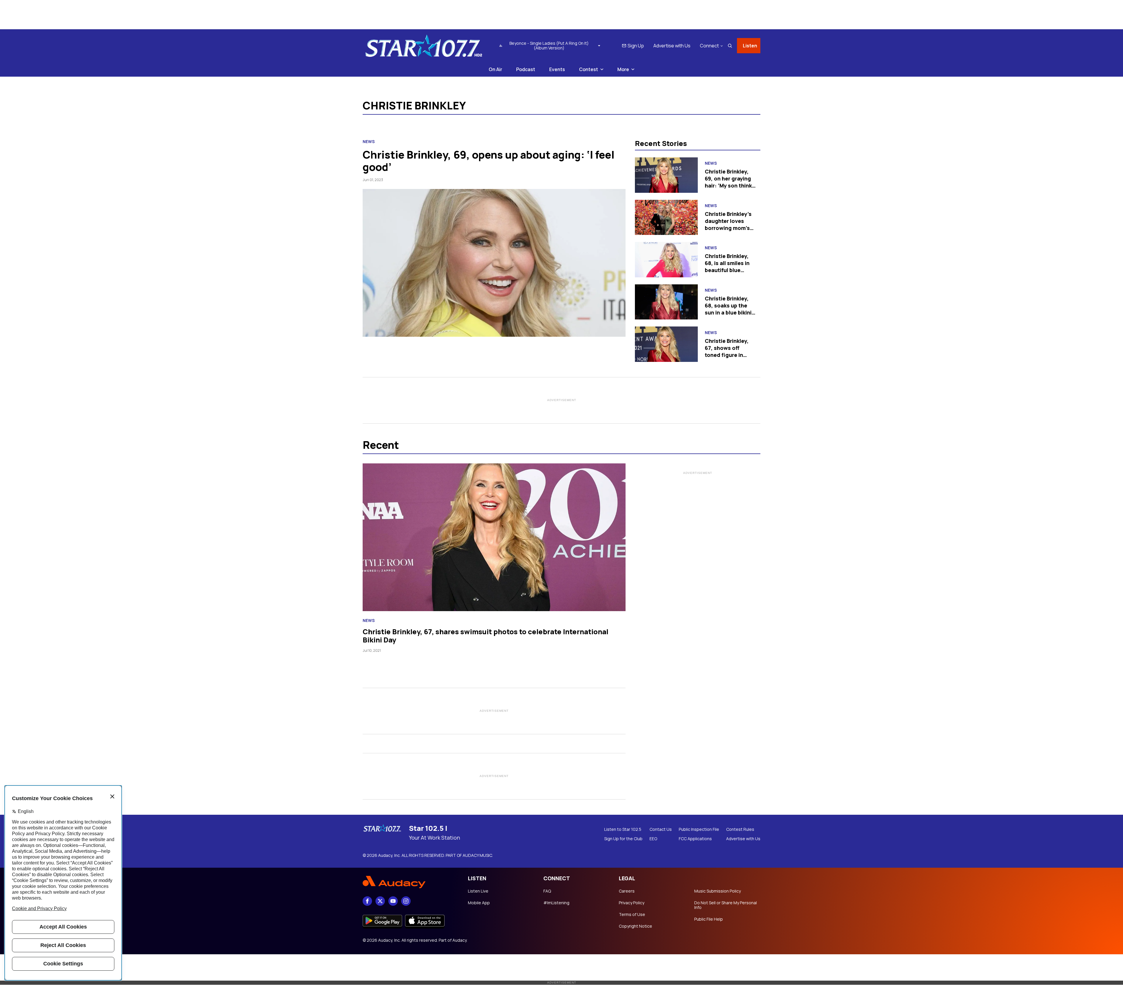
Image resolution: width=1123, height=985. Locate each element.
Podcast (525, 69)
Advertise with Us (671, 45)
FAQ (547, 891)
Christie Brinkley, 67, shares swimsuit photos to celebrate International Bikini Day (485, 635)
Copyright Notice (635, 926)
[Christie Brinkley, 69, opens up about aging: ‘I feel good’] (494, 263)
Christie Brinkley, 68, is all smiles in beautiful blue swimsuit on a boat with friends (729, 270)
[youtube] (393, 901)
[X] (380, 901)
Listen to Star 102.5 (622, 829)
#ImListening (556, 902)
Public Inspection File (699, 829)
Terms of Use (632, 914)
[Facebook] (367, 901)
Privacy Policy (631, 902)
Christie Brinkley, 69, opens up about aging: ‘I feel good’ (488, 160)
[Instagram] (406, 901)
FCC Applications (695, 838)
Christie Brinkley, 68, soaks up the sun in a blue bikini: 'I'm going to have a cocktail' (730, 312)
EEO (653, 838)
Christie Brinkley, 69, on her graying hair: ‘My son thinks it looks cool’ (730, 182)
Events (557, 69)
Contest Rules (740, 829)
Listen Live (478, 891)
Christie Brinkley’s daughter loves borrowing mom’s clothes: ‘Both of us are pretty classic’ (730, 227)
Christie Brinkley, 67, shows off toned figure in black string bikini (727, 351)
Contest (588, 69)
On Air (495, 69)
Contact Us (661, 829)
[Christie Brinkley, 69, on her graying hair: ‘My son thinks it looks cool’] (666, 175)
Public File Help (708, 919)
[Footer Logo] (409, 882)
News (369, 141)
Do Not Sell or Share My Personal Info (725, 905)
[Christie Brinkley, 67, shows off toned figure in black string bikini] (666, 344)
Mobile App (479, 902)
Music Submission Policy (717, 891)
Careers (627, 891)
